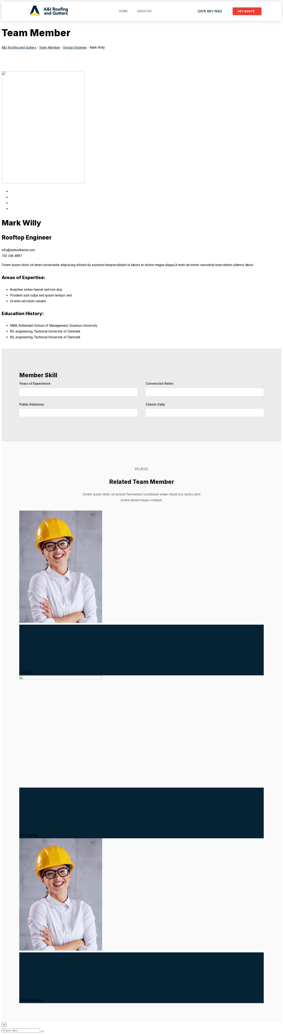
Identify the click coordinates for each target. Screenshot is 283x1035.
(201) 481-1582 (210, 11)
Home (123, 11)
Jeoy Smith (35, 822)
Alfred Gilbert (38, 659)
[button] (247, 11)
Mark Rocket (37, 987)
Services (144, 11)
